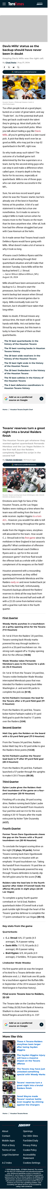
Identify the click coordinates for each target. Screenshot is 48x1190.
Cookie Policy (30, 1150)
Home (5, 409)
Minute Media (15, 1169)
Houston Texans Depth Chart (21, 409)
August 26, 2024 (10, 277)
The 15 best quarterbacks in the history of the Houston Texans (21, 342)
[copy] (18, 67)
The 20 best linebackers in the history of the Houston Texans (24, 372)
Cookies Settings (31, 1162)
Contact (6, 1136)
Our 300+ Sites (30, 1136)
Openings (28, 1131)
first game (30, 537)
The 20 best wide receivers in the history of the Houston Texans (22, 357)
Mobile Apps (8, 1140)
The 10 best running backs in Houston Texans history (24, 350)
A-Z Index (7, 1162)
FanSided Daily (30, 1140)
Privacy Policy (30, 1145)
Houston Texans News (19, 1113)
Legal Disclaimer (10, 1154)
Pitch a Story (8, 1145)
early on (15, 582)
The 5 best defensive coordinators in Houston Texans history (24, 386)
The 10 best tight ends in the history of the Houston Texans (23, 364)
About (5, 1131)
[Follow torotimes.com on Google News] (41, 399)
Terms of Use (9, 1150)
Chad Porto (11, 62)
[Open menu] (4, 3)
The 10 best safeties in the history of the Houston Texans (23, 379)
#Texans (7, 255)
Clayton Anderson (14, 460)
